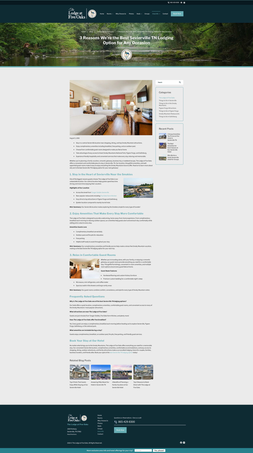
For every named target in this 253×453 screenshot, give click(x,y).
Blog (91, 31)
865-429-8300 (174, 2)
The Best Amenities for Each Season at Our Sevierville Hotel (173, 148)
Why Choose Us (121, 14)
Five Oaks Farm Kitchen (109, 196)
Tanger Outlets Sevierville (100, 192)
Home (102, 14)
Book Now (177, 13)
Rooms (109, 14)
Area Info (155, 14)
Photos (131, 14)
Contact (165, 14)
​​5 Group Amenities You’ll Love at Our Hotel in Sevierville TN (174, 137)
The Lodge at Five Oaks (105, 31)
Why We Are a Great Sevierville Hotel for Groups (173, 157)
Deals (138, 14)
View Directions (71, 434)
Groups (147, 14)
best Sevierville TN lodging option (121, 352)
